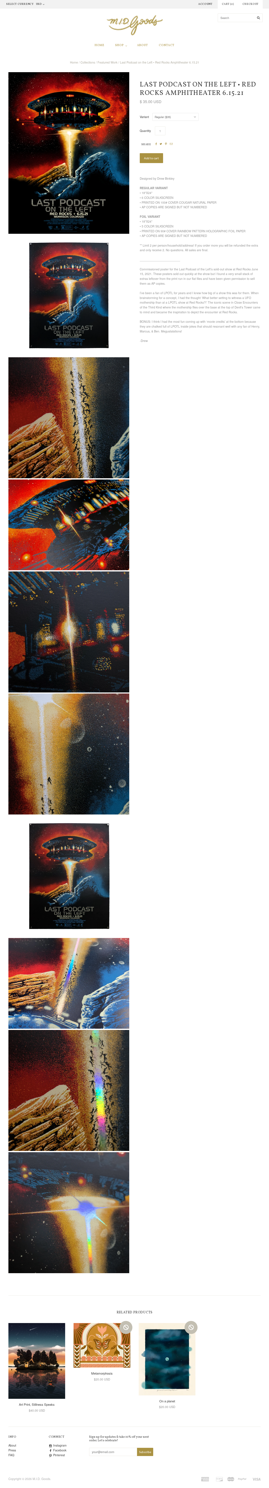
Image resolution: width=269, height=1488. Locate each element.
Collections (87, 62)
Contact (166, 45)
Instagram (60, 1445)
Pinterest (59, 1455)
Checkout (250, 4)
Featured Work (107, 62)
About (142, 45)
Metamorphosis (102, 1373)
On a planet (167, 1401)
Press (12, 1450)
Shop (119, 45)
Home (99, 45)
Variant (144, 117)
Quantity (145, 131)
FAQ (11, 1455)
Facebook (59, 1450)
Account (205, 4)
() (228, 4)
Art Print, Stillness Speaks (37, 1404)
